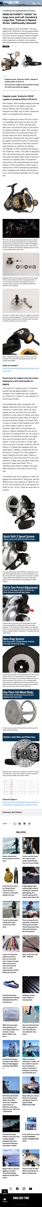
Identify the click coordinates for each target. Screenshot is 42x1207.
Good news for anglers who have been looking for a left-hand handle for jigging (22, 86)
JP (38, 3)
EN (34, 3)
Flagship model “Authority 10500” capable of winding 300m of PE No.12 (21, 80)
